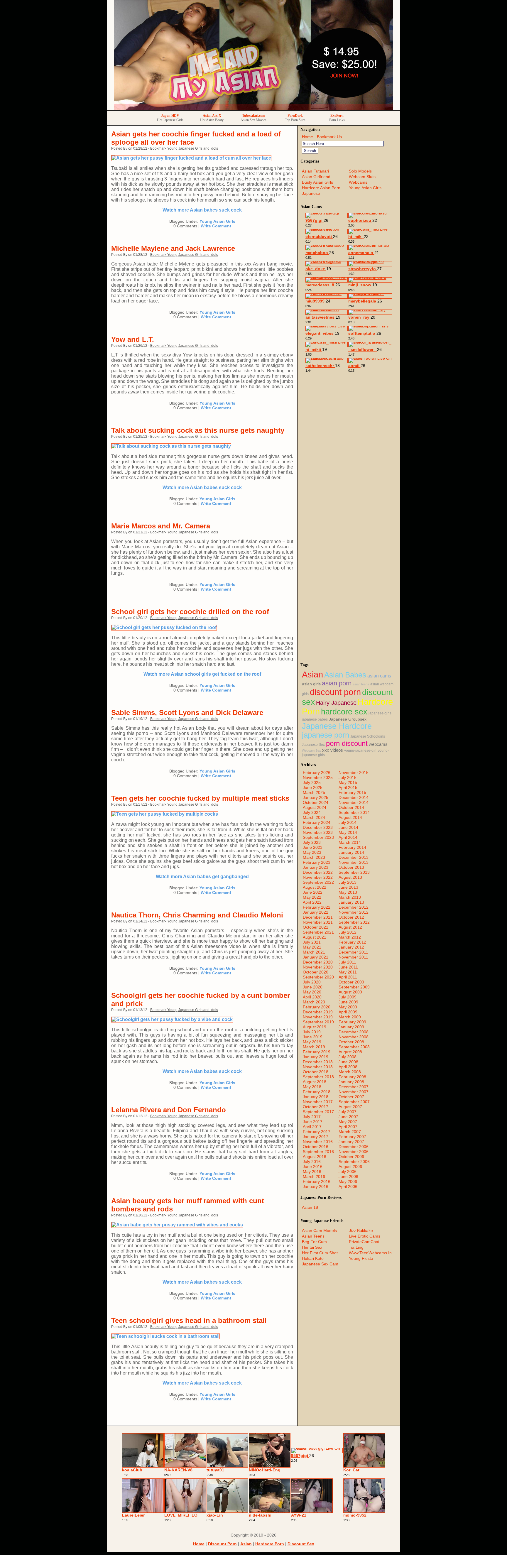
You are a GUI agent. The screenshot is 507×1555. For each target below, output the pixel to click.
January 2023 (315, 867)
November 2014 (354, 802)
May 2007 (348, 1121)
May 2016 (312, 1171)
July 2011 (347, 962)
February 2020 (316, 1007)
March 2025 (314, 792)
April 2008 (348, 1066)
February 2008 (352, 1076)
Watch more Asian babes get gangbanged (202, 876)
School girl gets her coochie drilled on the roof (190, 612)
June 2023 (312, 847)
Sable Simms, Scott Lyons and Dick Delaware (187, 712)
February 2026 (316, 772)
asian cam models (319, 1230)
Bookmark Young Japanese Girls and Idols (184, 148)
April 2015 (348, 787)
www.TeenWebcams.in (370, 1252)
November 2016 (318, 1141)
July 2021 (312, 942)
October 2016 (315, 1146)
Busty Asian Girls (317, 182)
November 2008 (354, 1037)
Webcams (358, 182)
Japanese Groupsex (347, 719)
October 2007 (351, 1096)
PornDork (295, 116)
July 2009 (347, 997)
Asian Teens (313, 1236)
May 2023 (312, 852)
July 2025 (312, 782)
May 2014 (348, 832)
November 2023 (318, 832)
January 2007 (351, 1141)
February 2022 (316, 907)
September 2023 (318, 837)
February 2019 (316, 1051)
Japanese (311, 193)
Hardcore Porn (269, 1544)
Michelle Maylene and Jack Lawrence (173, 248)
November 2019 (318, 1017)
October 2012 (351, 917)
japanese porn (325, 735)
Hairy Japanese (336, 702)
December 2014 (354, 797)
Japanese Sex (313, 745)
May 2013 (348, 892)
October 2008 (351, 1042)
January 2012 (351, 947)
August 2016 (314, 1156)
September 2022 (318, 882)
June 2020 (312, 987)
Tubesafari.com (253, 116)
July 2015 (347, 777)
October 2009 (351, 982)
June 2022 (312, 892)
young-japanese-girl (360, 750)
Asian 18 (310, 1207)
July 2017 (312, 1116)
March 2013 (350, 897)
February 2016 (316, 1181)
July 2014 (347, 822)
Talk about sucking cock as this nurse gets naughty (197, 430)
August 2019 (314, 1027)
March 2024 (314, 817)
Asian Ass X (212, 116)
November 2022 (318, 877)
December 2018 (318, 1061)
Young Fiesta (361, 1258)
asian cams (379, 675)
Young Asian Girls (217, 221)
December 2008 (354, 1032)
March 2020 (314, 1002)
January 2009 (351, 1027)
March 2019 (314, 1046)
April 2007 (348, 1126)
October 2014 (351, 807)
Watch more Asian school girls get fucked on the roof (202, 674)
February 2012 (352, 942)
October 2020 (315, 972)
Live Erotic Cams (364, 1236)
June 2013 (348, 887)
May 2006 (348, 1181)
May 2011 (348, 972)
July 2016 (312, 1161)
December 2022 (318, 872)
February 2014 (352, 847)
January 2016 (315, 1186)
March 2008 (350, 1071)
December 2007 (354, 1086)
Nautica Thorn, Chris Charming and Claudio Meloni (197, 915)
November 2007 (354, 1091)
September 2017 (318, 1111)
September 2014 (354, 812)
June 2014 (348, 827)
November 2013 (354, 862)
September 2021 (318, 932)
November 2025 (318, 777)
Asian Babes (345, 675)
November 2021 (318, 922)
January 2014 (351, 852)
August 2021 (314, 937)
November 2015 (354, 772)
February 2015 (352, 792)
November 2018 (318, 1066)
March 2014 (350, 842)
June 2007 (348, 1116)
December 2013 (354, 857)
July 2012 (347, 932)
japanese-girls (380, 713)
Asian (312, 674)
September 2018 (318, 1076)
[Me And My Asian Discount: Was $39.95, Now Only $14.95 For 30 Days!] (253, 108)
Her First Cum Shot (320, 1252)
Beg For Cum (314, 1241)
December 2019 (318, 1012)
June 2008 (348, 1061)
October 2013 (351, 867)
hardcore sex (344, 711)
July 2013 (347, 882)
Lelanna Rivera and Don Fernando (168, 1110)
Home (307, 136)
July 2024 (312, 812)
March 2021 (314, 952)
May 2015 (348, 782)
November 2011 (353, 957)
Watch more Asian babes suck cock (202, 209)
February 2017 (316, 1131)
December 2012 (354, 907)
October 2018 (315, 1071)
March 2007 (350, 1131)
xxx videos (332, 750)
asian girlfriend (316, 176)
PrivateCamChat (364, 1241)
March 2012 (350, 937)
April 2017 (312, 1126)
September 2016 (318, 1151)
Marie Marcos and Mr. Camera (160, 526)
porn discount (347, 743)
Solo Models (360, 171)
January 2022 (315, 912)
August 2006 (350, 1166)
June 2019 (312, 1037)
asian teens (361, 684)
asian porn (336, 683)
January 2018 (315, 1096)
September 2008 (354, 1046)
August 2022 (314, 887)
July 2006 (347, 1171)
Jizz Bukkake (361, 1230)
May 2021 (312, 947)
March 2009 (350, 1017)
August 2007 (350, 1106)
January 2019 (315, 1056)
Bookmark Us (329, 136)
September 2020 (318, 977)
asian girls (311, 684)
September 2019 (318, 1022)
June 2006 (348, 1176)
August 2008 (350, 1051)
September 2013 (354, 872)
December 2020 (318, 962)
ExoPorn (337, 116)
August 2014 (350, 817)
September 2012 (354, 922)
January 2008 (351, 1081)
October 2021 (315, 927)
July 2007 (347, 1111)
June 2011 (348, 967)
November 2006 (354, 1151)
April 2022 (312, 902)
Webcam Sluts (362, 176)
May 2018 (312, 1086)
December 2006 (354, 1146)
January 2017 (315, 1136)
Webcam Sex (311, 750)
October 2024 (315, 802)
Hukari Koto (313, 1258)
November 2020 (318, 967)
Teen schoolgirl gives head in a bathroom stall (189, 1320)
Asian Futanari (315, 171)
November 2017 (318, 1101)
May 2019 (312, 1042)
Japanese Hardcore (337, 726)
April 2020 (312, 997)
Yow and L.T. (132, 339)
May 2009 (348, 1007)
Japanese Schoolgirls (367, 736)
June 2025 (312, 787)
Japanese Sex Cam (320, 1264)
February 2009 (352, 1022)
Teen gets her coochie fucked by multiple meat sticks (200, 798)
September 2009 (354, 987)
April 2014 (348, 837)
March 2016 (314, 1176)
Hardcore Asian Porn (321, 187)
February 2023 (316, 862)
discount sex (301, 1544)
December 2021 (318, 917)
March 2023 (314, 857)
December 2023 (318, 827)
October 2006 (351, 1156)
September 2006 (354, 1161)
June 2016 (312, 1166)
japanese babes (315, 719)
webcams (378, 744)
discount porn (335, 692)
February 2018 (316, 1091)
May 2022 (312, 897)
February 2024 (316, 822)
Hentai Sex (312, 1247)
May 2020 (312, 992)
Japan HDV (170, 116)
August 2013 (350, 877)
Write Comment (216, 226)
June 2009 (348, 1002)
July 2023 (312, 842)
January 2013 (351, 902)
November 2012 (354, 912)
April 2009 (348, 1012)
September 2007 (354, 1101)
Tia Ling (356, 1247)
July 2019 (312, 1032)
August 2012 (350, 927)
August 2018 (314, 1081)
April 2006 (348, 1186)
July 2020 (312, 982)
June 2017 (312, 1121)
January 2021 (315, 957)
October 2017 (315, 1106)
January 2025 (315, 797)
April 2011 (348, 977)
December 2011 (353, 952)
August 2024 (314, 807)
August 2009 (350, 992)
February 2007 (352, 1136)
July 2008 (347, 1056)
